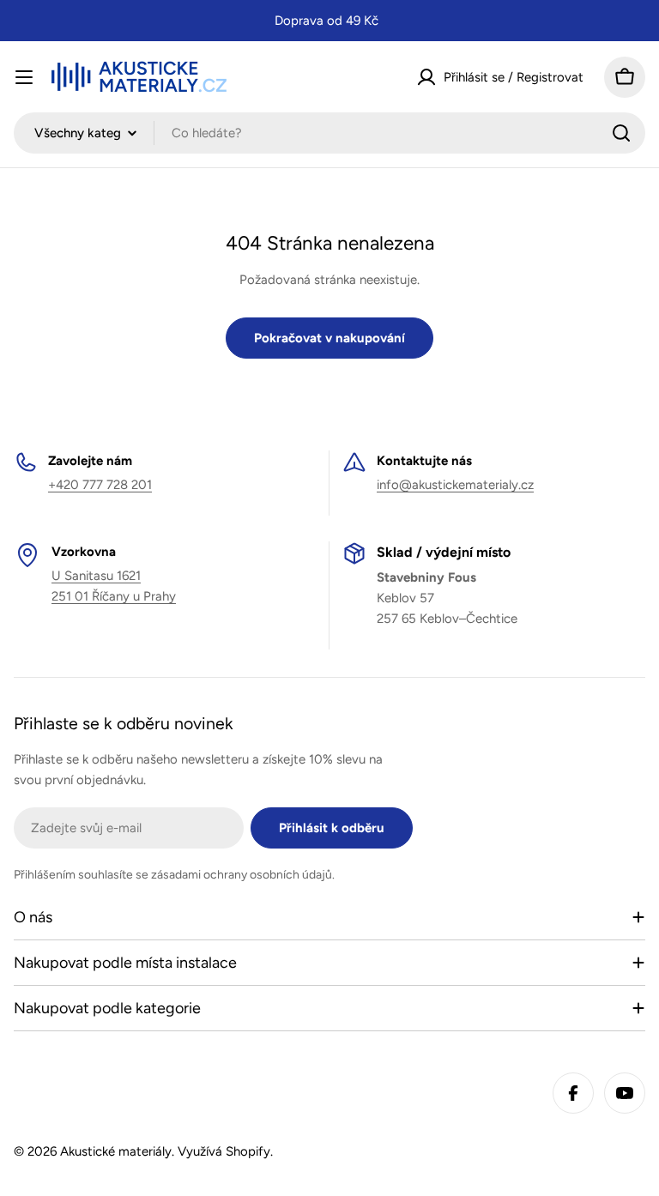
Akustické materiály (116, 1151)
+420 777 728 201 (100, 484)
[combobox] (329, 133)
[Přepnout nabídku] (24, 77)
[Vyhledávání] (621, 133)
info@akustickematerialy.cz (455, 484)
